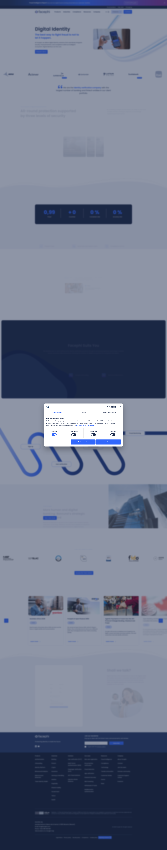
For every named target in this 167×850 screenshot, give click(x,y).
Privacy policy (67, 837)
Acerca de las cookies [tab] (109, 412)
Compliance (77, 12)
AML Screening (89, 781)
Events (103, 779)
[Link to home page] (58, 736)
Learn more (34, 641)
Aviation (53, 779)
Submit (58, 711)
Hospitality (54, 783)
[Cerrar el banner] (120, 406)
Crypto (53, 767)
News (102, 783)
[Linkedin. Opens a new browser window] (36, 746)
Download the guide (131, 3)
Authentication (93, 446)
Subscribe (116, 743)
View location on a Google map (44, 831)
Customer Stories (106, 775)
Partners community (124, 771)
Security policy (76, 837)
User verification (61, 464)
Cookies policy (94, 837)
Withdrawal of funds (91, 785)
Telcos (53, 796)
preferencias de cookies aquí (85, 425)
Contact (120, 763)
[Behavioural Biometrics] (116, 360)
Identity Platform (40, 767)
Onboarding (38, 763)
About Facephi (122, 759)
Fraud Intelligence (106, 759)
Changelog (129, 7)
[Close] (165, 3)
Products (57, 12)
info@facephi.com (44, 826)
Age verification (89, 773)
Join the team (122, 767)
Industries (66, 12)
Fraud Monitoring (135, 433)
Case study (39, 77)
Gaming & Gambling (57, 775)
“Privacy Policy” (62, 707)
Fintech (53, 763)
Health (53, 800)
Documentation (111, 7)
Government (55, 791)
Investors (120, 781)
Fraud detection (89, 769)
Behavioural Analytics (41, 771)
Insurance (54, 771)
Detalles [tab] (83, 412)
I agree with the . (96, 747)
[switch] (73, 434)
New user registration (91, 759)
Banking (53, 759)
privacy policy (101, 747)
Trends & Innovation (107, 771)
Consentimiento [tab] (57, 412)
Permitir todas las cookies (108, 442)
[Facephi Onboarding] (83, 360)
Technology (104, 767)
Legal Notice (59, 837)
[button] (71, 146)
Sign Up (30, 446)
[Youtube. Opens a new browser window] (38, 746)
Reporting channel (104, 837)
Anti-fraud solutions (74, 775)
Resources (87, 12)
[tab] (72, 279)
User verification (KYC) (75, 759)
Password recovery (90, 777)
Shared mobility (56, 787)
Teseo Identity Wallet (41, 781)
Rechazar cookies (83, 442)
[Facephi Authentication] (83, 367)
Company (96, 12)
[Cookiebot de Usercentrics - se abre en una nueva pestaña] (108, 407)
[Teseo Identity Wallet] (116, 367)
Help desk (121, 7)
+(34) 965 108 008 (45, 829)
